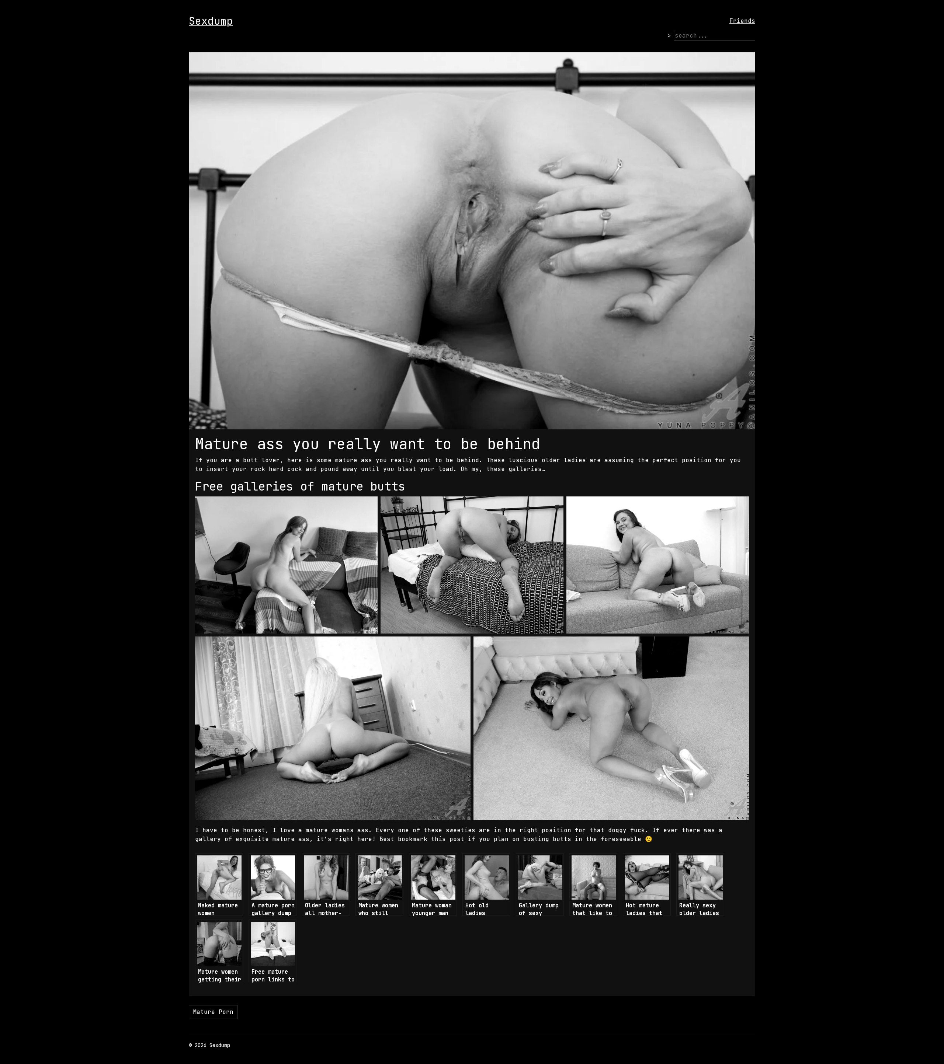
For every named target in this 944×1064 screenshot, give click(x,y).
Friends (742, 21)
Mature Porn (213, 1012)
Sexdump (211, 21)
